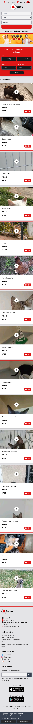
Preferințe (8, 721)
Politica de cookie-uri (8, 637)
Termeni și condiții (7, 635)
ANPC (3, 642)
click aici (16, 708)
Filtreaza (16, 73)
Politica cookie (15, 718)
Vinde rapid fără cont (13, 31)
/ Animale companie (16, 50)
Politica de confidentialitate (10, 640)
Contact (25, 31)
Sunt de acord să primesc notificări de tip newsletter (15, 679)
